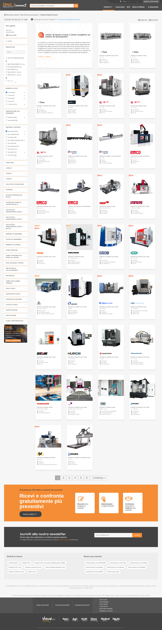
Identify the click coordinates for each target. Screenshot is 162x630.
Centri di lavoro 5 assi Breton (115, 567)
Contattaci (111, 177)
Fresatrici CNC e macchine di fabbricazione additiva (49, 563)
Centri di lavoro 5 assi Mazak (94, 567)
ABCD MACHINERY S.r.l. (16, 64)
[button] (16, 47)
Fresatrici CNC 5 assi (15, 567)
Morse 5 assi (32, 571)
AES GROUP (13, 69)
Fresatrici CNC (26, 563)
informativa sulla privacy (64, 539)
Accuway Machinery (15, 67)
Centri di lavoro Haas (113, 571)
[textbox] (52, 6)
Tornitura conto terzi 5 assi (16, 571)
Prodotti (108, 7)
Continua (98, 477)
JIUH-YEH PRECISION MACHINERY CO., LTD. (17, 58)
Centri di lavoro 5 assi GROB (94, 571)
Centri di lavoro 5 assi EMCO (138, 563)
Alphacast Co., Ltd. (14, 75)
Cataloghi (120, 7)
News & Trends (138, 7)
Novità (10, 41)
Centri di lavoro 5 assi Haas (118, 563)
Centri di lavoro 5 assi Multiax (136, 567)
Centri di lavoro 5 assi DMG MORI (96, 563)
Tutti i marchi (103, 599)
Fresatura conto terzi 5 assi (33, 567)
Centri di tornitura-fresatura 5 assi (55, 567)
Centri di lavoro (13, 563)
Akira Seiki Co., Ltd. (14, 72)
